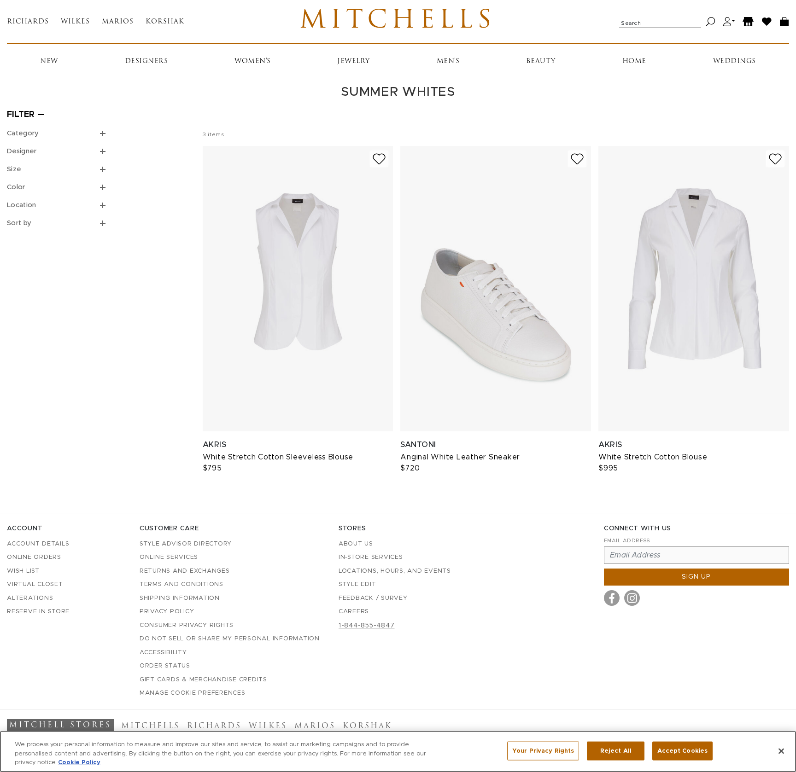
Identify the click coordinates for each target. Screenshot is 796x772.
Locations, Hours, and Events (395, 571)
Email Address (627, 540)
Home (634, 61)
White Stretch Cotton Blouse (652, 457)
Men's (448, 61)
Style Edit (357, 584)
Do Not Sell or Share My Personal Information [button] (230, 639)
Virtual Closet (35, 584)
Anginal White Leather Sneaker (460, 457)
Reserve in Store (38, 612)
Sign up (696, 577)
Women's (252, 61)
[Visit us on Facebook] (612, 598)
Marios (118, 21)
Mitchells (397, 21)
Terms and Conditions (181, 584)
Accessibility (163, 653)
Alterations (30, 598)
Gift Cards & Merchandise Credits (203, 680)
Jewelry (353, 61)
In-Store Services (371, 557)
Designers (146, 61)
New (49, 61)
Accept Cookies (682, 751)
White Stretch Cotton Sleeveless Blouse (278, 457)
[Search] (710, 22)
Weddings (734, 61)
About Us (356, 544)
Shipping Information (180, 598)
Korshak (165, 21)
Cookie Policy (79, 763)
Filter (21, 114)
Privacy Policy (167, 612)
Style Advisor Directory (186, 544)
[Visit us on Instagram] (632, 598)
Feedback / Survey (373, 598)
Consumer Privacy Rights (187, 625)
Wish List (23, 571)
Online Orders (34, 557)
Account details (38, 544)
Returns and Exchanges (185, 571)
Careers (354, 612)
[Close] (781, 751)
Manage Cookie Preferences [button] (193, 693)
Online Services (169, 557)
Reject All (616, 751)
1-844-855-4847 (367, 625)
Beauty (541, 61)
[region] (398, 751)
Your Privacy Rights (543, 751)
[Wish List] (767, 22)
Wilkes (75, 21)
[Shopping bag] (784, 22)
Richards (28, 21)
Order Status (165, 666)
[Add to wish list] (379, 159)
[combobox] (660, 22)
